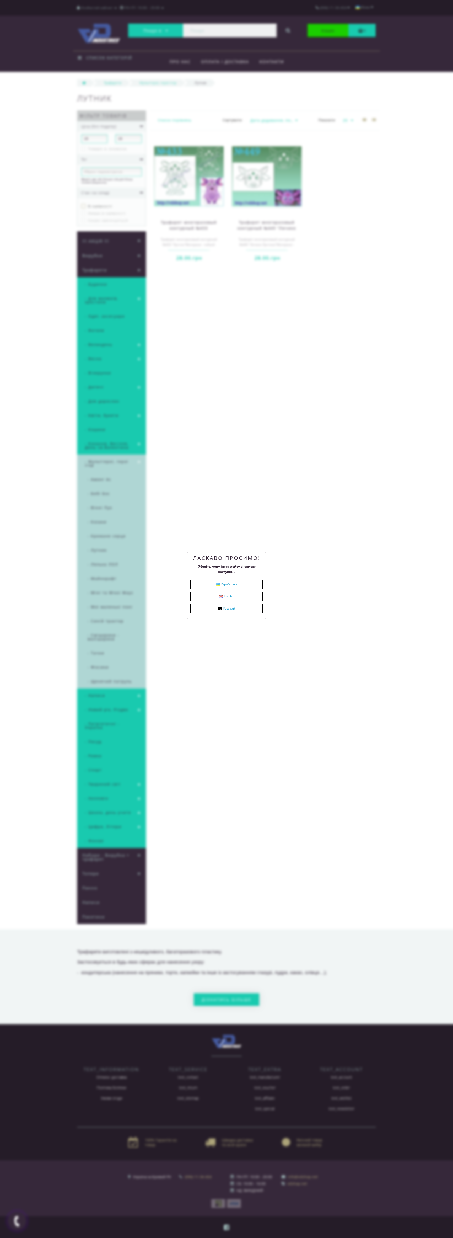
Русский (228, 608)
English (228, 596)
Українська (229, 584)
